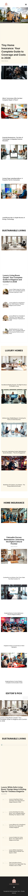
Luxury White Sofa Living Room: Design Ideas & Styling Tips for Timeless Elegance (13, 789)
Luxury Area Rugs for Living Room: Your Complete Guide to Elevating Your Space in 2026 (17, 813)
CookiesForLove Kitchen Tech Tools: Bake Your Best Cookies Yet (14, 578)
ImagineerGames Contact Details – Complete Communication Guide (14, 682)
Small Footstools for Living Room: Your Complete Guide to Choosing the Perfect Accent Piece (17, 331)
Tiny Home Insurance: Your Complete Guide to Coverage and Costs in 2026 (13, 51)
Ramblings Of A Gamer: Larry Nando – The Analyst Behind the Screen (14, 485)
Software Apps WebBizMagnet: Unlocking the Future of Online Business (14, 418)
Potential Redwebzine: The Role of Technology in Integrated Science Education (12, 139)
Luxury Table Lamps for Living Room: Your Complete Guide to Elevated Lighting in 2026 (17, 291)
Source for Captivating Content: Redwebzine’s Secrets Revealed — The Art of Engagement (14, 452)
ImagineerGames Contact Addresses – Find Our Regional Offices (14, 613)
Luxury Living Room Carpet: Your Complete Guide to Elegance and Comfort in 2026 (12, 278)
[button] (26, 4)
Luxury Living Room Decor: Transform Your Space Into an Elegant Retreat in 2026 (16, 800)
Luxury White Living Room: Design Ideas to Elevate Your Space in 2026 (16, 851)
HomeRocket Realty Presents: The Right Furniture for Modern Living (14, 385)
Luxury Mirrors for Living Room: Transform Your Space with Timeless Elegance (17, 826)
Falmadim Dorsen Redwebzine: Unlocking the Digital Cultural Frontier (14, 540)
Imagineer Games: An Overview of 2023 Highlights (14, 646)
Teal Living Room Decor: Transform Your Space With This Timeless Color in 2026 (17, 864)
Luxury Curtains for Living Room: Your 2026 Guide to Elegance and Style (16, 839)
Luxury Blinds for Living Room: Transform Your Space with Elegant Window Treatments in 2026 (17, 318)
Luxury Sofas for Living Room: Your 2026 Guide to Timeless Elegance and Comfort (17, 304)
